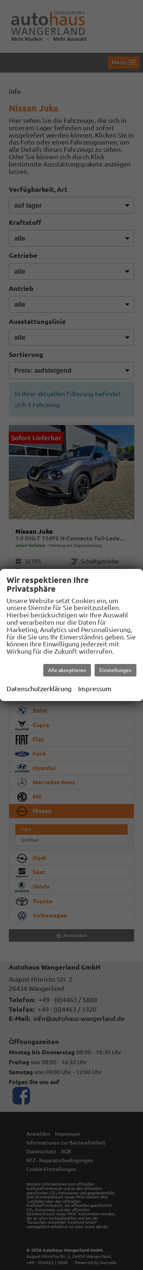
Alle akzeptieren (67, 670)
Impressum (94, 688)
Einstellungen (115, 670)
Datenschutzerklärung (39, 688)
